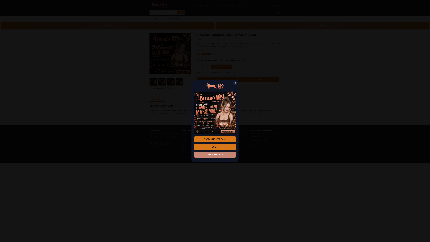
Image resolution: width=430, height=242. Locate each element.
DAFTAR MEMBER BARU (215, 139)
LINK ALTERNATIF (215, 155)
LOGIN (215, 147)
